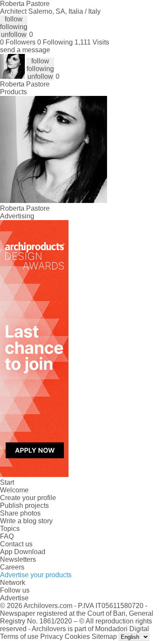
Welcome (14, 490)
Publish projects (24, 505)
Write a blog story (26, 521)
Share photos (20, 513)
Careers (12, 567)
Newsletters (18, 559)
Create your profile (28, 497)
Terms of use (19, 636)
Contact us (16, 544)
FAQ (7, 536)
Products (13, 91)
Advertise (14, 598)
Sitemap (104, 636)
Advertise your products (36, 574)
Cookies (77, 636)
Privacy (51, 636)
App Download (22, 551)
